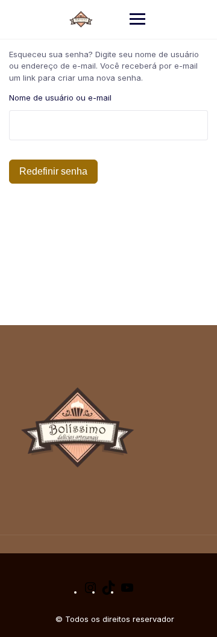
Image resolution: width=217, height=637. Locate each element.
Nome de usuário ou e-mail (60, 97)
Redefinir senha (53, 171)
